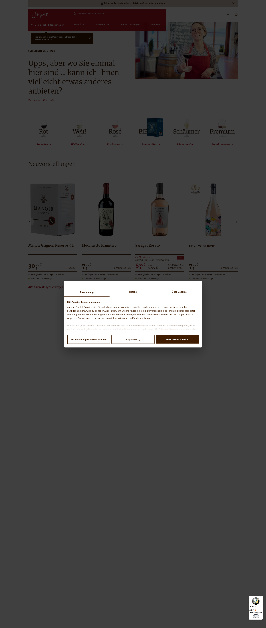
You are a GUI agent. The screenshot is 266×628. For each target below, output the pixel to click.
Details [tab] (133, 291)
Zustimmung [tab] (87, 292)
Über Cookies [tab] (179, 291)
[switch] (256, 616)
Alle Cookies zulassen (177, 339)
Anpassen (131, 339)
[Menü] (261, 597)
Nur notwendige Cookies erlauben (89, 339)
